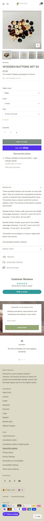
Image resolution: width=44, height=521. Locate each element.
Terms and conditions (11, 469)
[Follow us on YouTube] (19, 481)
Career (5, 401)
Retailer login (7, 422)
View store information (12, 167)
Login (5, 413)
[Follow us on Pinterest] (14, 481)
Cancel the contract (10, 448)
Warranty (10, 257)
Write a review (22, 292)
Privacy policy (8, 452)
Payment (6, 409)
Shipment (6, 405)
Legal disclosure (9, 436)
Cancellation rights (10, 440)
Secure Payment (12, 268)
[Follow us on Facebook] (5, 481)
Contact (5, 397)
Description (7, 187)
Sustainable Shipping (15, 262)
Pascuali (6, 62)
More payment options (22, 154)
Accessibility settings (10, 465)
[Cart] (40, 4)
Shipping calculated (19, 74)
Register (6, 417)
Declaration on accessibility (13, 461)
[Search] (8, 4)
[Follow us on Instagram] (9, 481)
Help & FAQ (7, 393)
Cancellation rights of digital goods (16, 444)
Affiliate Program (9, 426)
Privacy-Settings (9, 457)
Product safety (8, 249)
